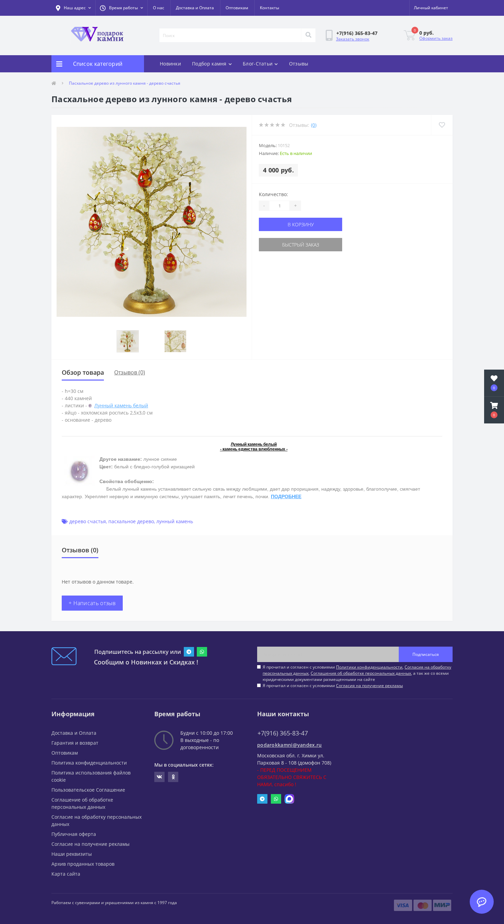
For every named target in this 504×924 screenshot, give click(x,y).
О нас (158, 8)
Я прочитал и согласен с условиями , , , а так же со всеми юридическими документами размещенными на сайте (357, 673)
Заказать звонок (352, 39)
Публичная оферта (73, 834)
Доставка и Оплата (195, 8)
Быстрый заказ (300, 244)
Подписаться (425, 654)
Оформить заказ (436, 38)
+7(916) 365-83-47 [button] (282, 733)
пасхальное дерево (131, 521)
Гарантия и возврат (74, 743)
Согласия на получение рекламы (369, 685)
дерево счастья (87, 521)
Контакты (269, 8)
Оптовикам (237, 8)
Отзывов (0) (129, 372)
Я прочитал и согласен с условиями (333, 685)
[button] (121, 8)
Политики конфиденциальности (369, 667)
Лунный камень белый (121, 405)
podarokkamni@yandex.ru (289, 745)
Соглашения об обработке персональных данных (361, 673)
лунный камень (174, 521)
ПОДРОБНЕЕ (286, 496)
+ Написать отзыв (92, 603)
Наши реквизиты (71, 854)
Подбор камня (209, 63)
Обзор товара (83, 372)
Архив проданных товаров (83, 864)
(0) (313, 125)
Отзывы (299, 63)
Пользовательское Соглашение (88, 790)
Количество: (273, 194)
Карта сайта (65, 874)
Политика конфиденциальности (89, 762)
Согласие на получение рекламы (90, 844)
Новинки (170, 63)
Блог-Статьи (258, 63)
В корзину (301, 224)
